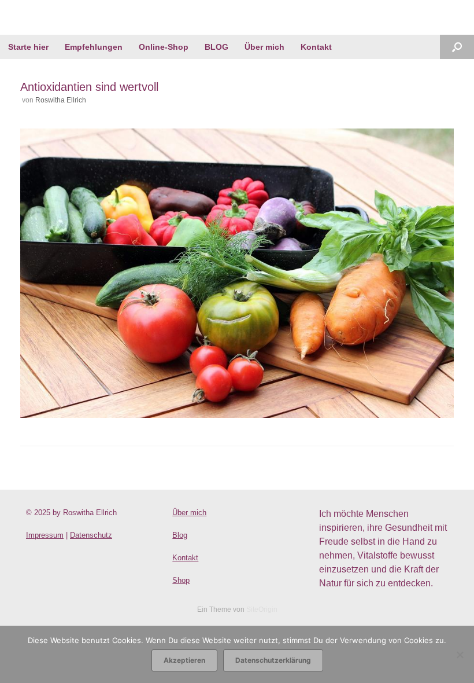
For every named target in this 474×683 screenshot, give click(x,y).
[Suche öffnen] (457, 47)
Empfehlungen (94, 47)
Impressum (45, 535)
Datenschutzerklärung (273, 660)
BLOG (216, 47)
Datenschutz (91, 535)
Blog (179, 535)
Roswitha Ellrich (60, 100)
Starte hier (28, 47)
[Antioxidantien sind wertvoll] (237, 415)
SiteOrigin (261, 609)
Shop (181, 580)
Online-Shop (163, 47)
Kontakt (316, 47)
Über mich (264, 47)
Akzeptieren (184, 660)
